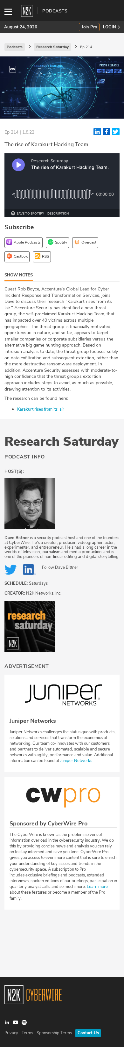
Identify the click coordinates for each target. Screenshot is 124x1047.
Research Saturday (61, 441)
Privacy (11, 1033)
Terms (27, 1033)
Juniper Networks (76, 761)
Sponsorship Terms (54, 1033)
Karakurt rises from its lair (40, 409)
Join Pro (89, 27)
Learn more (97, 887)
